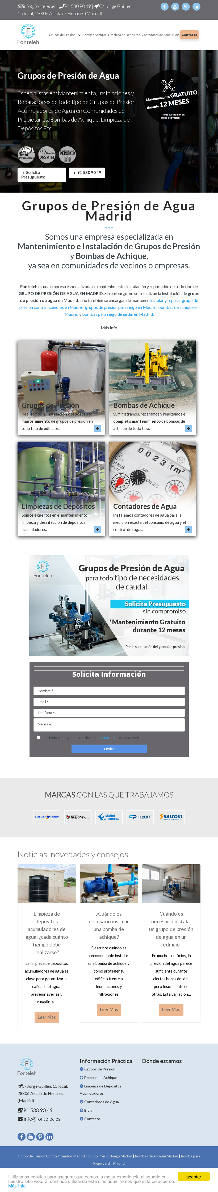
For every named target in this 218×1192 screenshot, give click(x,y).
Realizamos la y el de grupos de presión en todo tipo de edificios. (57, 421)
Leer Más (47, 1017)
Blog (175, 35)
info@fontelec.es (39, 6)
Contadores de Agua (156, 35)
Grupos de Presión (62, 35)
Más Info (17, 1185)
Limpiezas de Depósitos (58, 506)
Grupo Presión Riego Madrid (110, 1156)
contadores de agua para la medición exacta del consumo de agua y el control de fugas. (149, 522)
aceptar (193, 1176)
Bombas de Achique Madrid (156, 1156)
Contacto (189, 35)
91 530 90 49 (77, 6)
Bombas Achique (94, 35)
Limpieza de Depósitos (124, 35)
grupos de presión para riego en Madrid (121, 307)
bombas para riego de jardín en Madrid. (118, 314)
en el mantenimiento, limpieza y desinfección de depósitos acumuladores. (55, 522)
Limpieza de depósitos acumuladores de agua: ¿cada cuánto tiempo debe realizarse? (47, 933)
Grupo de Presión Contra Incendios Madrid (51, 1156)
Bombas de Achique (144, 405)
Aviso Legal (109, 737)
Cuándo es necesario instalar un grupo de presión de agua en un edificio (171, 929)
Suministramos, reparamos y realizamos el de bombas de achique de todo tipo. (149, 421)
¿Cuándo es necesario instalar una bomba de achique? (109, 925)
